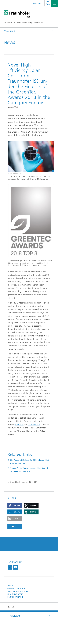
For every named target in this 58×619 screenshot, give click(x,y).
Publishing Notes (15, 594)
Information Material (17, 591)
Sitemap (10, 585)
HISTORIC (19, 424)
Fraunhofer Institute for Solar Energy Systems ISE (23, 22)
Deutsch (36, 3)
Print (15, 526)
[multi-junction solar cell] (29, 156)
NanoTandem (34, 424)
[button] (14, 505)
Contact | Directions (16, 588)
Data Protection (15, 597)
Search (48, 3)
